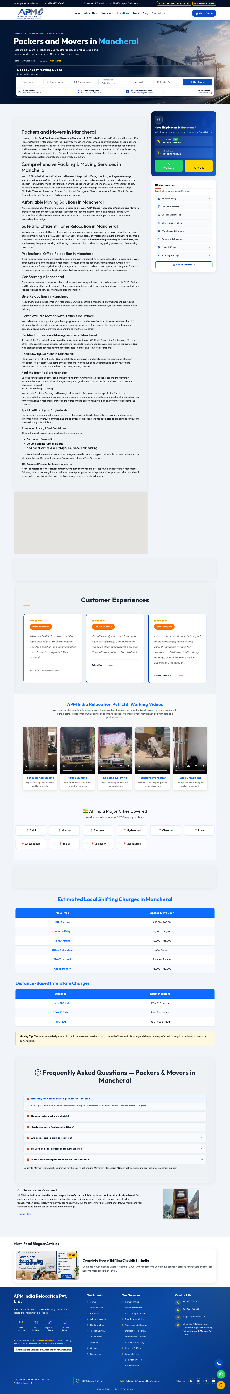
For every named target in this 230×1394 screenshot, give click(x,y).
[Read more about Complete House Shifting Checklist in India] (47, 1265)
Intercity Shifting (133, 1348)
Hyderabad (134, 830)
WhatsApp (169, 168)
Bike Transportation (135, 1319)
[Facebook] (191, 1381)
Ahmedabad (32, 843)
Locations (123, 13)
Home (77, 13)
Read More (25, 1213)
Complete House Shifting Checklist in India (115, 1260)
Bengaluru (100, 830)
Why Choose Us (98, 1319)
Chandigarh (133, 843)
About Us (89, 13)
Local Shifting (132, 1354)
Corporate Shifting (134, 1342)
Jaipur (66, 843)
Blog (145, 13)
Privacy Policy (103, 1389)
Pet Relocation (132, 1365)
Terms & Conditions (124, 1389)
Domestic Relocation (135, 1330)
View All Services (184, 264)
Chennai (167, 830)
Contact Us (158, 13)
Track (136, 13)
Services (106, 13)
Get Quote (198, 168)
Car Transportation (135, 1313)
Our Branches (28, 60)
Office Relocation (133, 1307)
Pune (201, 830)
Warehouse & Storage (136, 1325)
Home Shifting (132, 1301)
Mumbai (66, 830)
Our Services (96, 1307)
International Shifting (135, 1336)
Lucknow (100, 843)
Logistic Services (133, 1359)
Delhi (32, 830)
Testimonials (96, 1336)
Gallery (93, 1348)
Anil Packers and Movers (44, 1340)
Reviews (94, 1342)
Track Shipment (97, 1330)
